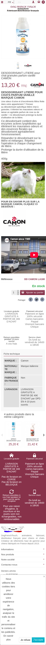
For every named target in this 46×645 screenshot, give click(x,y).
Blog (19, 2)
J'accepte (38, 639)
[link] (31, 299)
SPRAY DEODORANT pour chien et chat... (13, 440)
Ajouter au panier (34, 292)
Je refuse (25, 640)
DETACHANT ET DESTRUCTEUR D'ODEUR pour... (32, 440)
